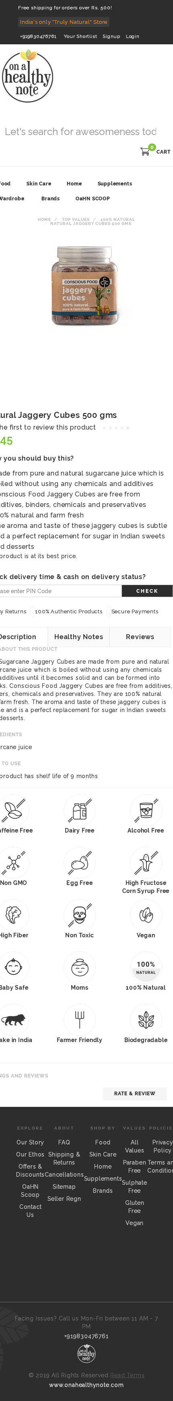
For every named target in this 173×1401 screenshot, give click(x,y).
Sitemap (64, 1186)
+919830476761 (38, 36)
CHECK (147, 591)
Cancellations (64, 1174)
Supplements (103, 1178)
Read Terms (127, 1375)
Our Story (30, 1142)
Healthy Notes (78, 637)
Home (44, 219)
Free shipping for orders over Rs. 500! (65, 7)
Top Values (76, 219)
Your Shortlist (80, 36)
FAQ (64, 1142)
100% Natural (118, 219)
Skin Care (102, 1154)
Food (103, 1142)
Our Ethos (30, 1154)
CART (164, 152)
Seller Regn (64, 1199)
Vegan (135, 1223)
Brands (50, 198)
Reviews (140, 637)
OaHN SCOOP (93, 198)
